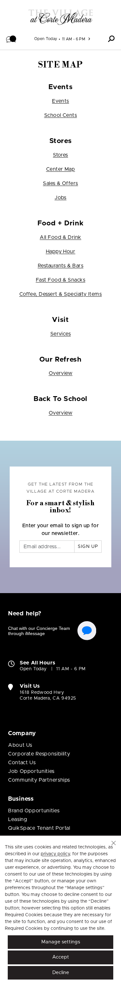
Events (60, 101)
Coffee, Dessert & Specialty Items (60, 294)
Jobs (60, 197)
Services (60, 333)
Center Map (60, 169)
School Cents (60, 115)
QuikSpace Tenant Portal (39, 828)
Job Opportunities (31, 771)
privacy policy (55, 854)
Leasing (17, 819)
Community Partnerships (39, 780)
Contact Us (21, 762)
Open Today (45, 39)
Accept (60, 957)
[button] (11, 38)
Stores (60, 155)
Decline (60, 972)
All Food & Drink (60, 237)
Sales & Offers (60, 183)
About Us (20, 745)
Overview (61, 373)
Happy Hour (61, 251)
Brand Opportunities (33, 810)
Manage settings (60, 942)
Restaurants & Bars (61, 265)
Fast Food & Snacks (61, 279)
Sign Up (88, 546)
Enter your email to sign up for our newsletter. (60, 529)
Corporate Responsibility (39, 753)
